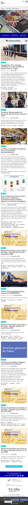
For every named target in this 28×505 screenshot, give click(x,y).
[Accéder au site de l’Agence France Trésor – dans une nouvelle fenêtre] (14, 480)
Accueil (2, 8)
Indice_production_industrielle (8, 224)
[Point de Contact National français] (14, 485)
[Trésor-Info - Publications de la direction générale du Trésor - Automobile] (26, 40)
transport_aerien (11, 299)
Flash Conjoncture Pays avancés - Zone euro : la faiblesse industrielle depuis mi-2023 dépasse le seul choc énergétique (13, 198)
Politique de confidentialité (9, 496)
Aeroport (23, 425)
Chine (9, 266)
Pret (19, 424)
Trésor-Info (8, 8)
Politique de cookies (20, 496)
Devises (20, 461)
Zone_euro (20, 221)
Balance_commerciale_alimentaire (8, 424)
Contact (10, 494)
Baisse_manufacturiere (6, 226)
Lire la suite (14, 85)
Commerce (3, 337)
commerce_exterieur (5, 461)
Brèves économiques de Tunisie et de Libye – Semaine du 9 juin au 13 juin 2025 (14, 450)
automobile (20, 125)
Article (3, 62)
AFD (11, 336)
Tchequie (5, 87)
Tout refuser (24, 499)
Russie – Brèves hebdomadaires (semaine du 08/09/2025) (12, 292)
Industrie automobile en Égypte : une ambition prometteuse (13, 363)
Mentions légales (16, 494)
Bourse (4, 265)
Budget (18, 460)
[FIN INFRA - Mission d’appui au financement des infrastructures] (14, 490)
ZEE (24, 266)
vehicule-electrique (5, 172)
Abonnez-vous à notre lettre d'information (14, 473)
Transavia (20, 266)
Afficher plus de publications (14, 466)
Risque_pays (10, 337)
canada (4, 171)
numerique (3, 301)
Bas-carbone (23, 171)
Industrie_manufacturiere (6, 223)
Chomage (3, 425)
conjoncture (15, 35)
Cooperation (5, 336)
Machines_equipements (6, 227)
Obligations (9, 422)
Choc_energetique (20, 224)
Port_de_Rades (19, 265)
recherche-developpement (7, 89)
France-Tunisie (16, 336)
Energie (21, 337)
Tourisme (14, 266)
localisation (3, 384)
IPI (14, 223)
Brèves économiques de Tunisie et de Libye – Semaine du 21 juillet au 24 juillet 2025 (14, 409)
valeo (15, 89)
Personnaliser (8, 501)
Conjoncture (5, 221)
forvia (4, 125)
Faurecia (9, 125)
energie (4, 299)
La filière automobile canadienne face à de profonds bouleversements (13, 150)
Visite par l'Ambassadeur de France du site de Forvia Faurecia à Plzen (14, 114)
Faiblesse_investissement (18, 227)
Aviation (20, 339)
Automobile (10, 87)
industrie (18, 383)
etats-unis (16, 171)
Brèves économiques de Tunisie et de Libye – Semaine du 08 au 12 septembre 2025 (14, 326)
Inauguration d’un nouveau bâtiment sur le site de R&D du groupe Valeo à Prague (12, 66)
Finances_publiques (12, 339)
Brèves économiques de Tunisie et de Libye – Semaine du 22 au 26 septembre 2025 (14, 252)
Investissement (6, 460)
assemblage (11, 383)
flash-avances (23, 35)
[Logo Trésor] (11, 3)
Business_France (4, 268)
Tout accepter (15, 499)
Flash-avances (13, 221)
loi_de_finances (10, 265)
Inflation (16, 337)
